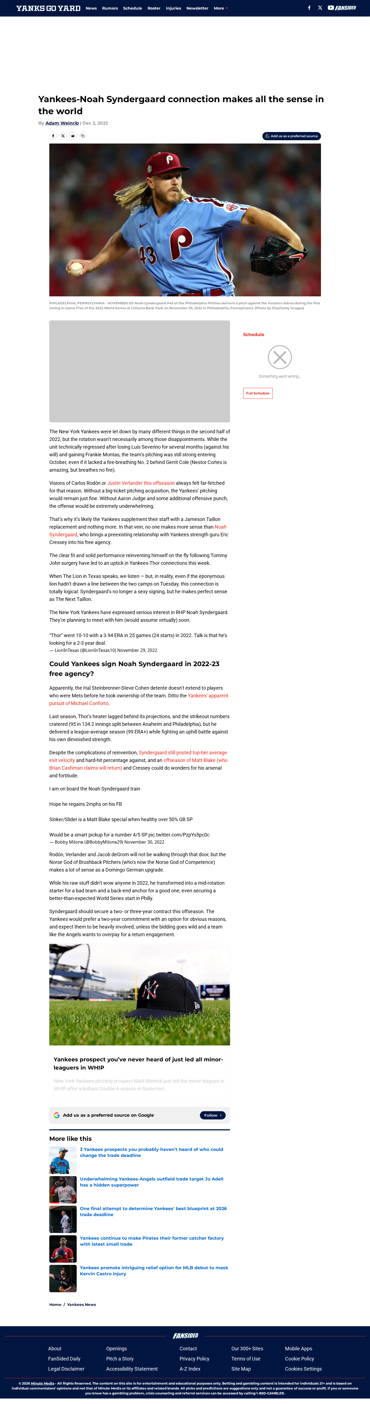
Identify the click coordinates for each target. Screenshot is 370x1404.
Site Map (241, 1369)
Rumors (110, 8)
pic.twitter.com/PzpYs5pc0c (179, 835)
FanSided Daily (64, 1359)
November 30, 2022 (144, 842)
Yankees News (81, 1304)
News (91, 8)
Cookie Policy (299, 1359)
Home (55, 1304)
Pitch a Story (120, 1359)
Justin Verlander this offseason (141, 483)
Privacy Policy (195, 1359)
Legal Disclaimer (66, 1369)
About (54, 1348)
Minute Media (42, 1383)
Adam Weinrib (62, 123)
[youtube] (331, 7)
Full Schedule (258, 393)
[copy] (83, 136)
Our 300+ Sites (247, 1348)
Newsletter (197, 8)
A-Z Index (190, 1369)
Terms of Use (245, 1359)
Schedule (132, 8)
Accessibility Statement (132, 1369)
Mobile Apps (298, 1348)
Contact (188, 1348)
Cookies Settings (303, 1369)
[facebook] (309, 7)
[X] (320, 7)
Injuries (173, 8)
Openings (116, 1348)
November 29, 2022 (137, 650)
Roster (154, 8)
